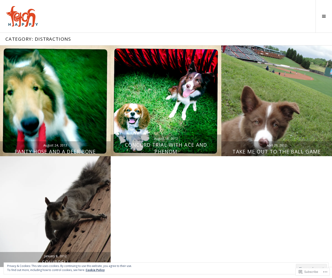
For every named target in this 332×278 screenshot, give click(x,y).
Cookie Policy (95, 270)
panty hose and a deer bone (55, 151)
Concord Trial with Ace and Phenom (166, 148)
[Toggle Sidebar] (324, 16)
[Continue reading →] (55, 100)
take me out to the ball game (276, 151)
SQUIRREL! (55, 262)
